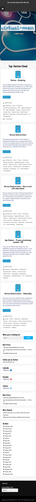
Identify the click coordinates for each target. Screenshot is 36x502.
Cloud (13, 105)
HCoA (27, 162)
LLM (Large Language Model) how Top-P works (13, 347)
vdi (29, 114)
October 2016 (8, 464)
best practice (7, 271)
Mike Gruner (8, 103)
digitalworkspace (19, 162)
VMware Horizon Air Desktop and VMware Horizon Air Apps (16, 417)
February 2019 (8, 455)
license (24, 220)
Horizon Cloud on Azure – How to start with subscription (18, 187)
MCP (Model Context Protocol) (18, 1)
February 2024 (8, 429)
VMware (5, 278)
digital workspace (26, 108)
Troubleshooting (16, 276)
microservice (25, 166)
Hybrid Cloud (15, 112)
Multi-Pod (6, 114)
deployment (24, 319)
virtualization (6, 116)
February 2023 (8, 431)
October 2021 (8, 436)
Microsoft (6, 168)
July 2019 (7, 452)
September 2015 (9, 474)
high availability (10, 110)
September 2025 (9, 426)
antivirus (7, 269)
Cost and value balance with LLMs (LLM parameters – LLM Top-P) (17, 350)
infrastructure (17, 166)
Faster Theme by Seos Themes (27, 500)
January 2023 (8, 433)
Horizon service (7, 166)
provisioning (6, 276)
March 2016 (7, 467)
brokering (8, 105)
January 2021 (8, 448)
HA (4, 110)
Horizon (18, 110)
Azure (15, 160)
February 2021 (8, 445)
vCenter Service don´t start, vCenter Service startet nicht (16, 413)
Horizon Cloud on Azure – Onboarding (18, 293)
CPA (19, 108)
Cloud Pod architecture (9, 108)
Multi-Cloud (24, 112)
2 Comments (9, 119)
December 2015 (8, 469)
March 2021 (7, 443)
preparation (22, 273)
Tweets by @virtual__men (8, 362)
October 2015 (8, 472)
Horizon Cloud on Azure (18, 134)
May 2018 (7, 460)
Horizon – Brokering (18, 80)
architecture (8, 160)
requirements (16, 325)
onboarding (23, 323)
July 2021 (7, 438)
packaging (15, 273)
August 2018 (8, 457)
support (23, 325)
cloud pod (19, 105)
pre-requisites (7, 325)
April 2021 (7, 441)
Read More (6, 97)
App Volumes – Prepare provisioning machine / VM (18, 241)
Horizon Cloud (26, 110)
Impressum (5, 415)
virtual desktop (24, 168)
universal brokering (21, 114)
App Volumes (15, 269)
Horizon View (7, 112)
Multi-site (12, 114)
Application (23, 269)
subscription (29, 222)
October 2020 (8, 450)
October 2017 (8, 462)
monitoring (13, 168)
